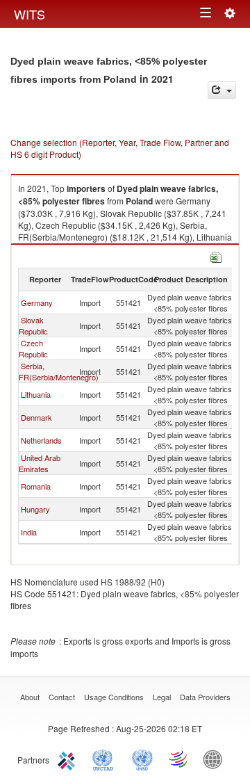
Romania (36, 486)
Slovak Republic (33, 325)
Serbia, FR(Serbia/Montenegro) (59, 371)
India (29, 531)
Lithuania (36, 394)
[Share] (222, 90)
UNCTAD (105, 759)
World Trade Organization (179, 759)
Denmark (36, 417)
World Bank (216, 759)
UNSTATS (142, 759)
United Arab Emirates (39, 463)
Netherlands (41, 440)
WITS (29, 14)
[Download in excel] (216, 255)
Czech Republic (33, 348)
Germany (37, 302)
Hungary (35, 509)
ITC (69, 759)
